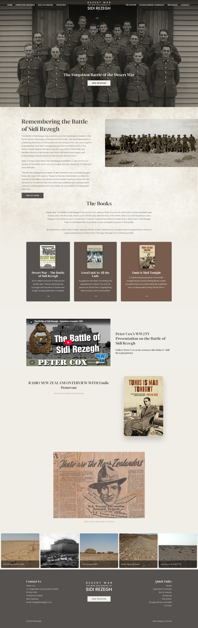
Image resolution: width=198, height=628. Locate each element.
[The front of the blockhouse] (138, 550)
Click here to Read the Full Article (69, 393)
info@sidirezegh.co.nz (42, 602)
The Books (61, 5)
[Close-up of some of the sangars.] (178, 550)
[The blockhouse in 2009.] (20, 550)
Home (9, 5)
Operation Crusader (25, 5)
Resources (173, 5)
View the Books (99, 83)
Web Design (157, 621)
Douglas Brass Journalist (151, 5)
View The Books (99, 599)
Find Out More (32, 195)
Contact (185, 5)
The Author (131, 5)
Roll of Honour (45, 5)
